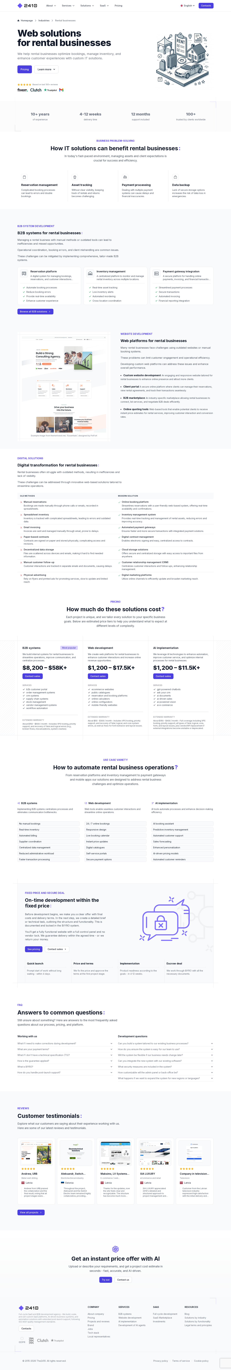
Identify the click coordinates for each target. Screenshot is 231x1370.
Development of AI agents (132, 1325)
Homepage (27, 20)
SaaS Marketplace (162, 1317)
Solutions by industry (195, 1317)
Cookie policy (201, 1360)
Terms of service (181, 1360)
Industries (44, 20)
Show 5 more (23, 864)
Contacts (206, 5)
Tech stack (93, 1332)
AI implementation (127, 1321)
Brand (91, 1325)
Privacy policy (160, 1360)
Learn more (44, 69)
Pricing (25, 69)
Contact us (123, 1279)
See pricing (34, 949)
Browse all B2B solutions (33, 311)
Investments (159, 1321)
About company (96, 1314)
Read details (27, 1200)
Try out (106, 1279)
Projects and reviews (99, 1321)
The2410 (41, 1360)
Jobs (90, 1329)
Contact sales (32, 676)
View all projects (29, 1212)
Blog (187, 1314)
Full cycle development (165, 1314)
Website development (129, 1317)
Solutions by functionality (197, 1321)
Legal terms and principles (198, 1325)
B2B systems (125, 1314)
